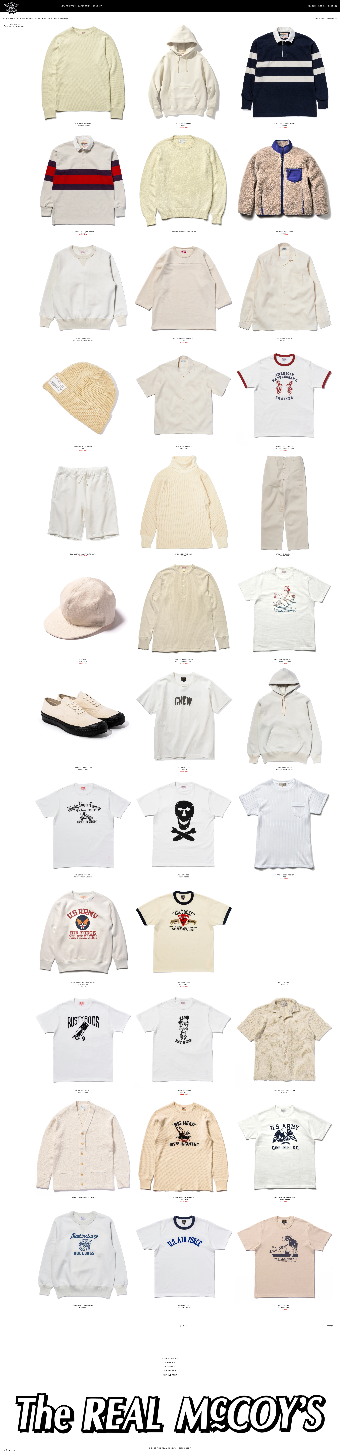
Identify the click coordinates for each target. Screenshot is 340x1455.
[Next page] (330, 1325)
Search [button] (311, 6)
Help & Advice (170, 1358)
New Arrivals (68, 6)
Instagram (170, 1371)
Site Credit (185, 1448)
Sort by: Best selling (324, 18)
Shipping (170, 1362)
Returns (170, 1367)
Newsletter (170, 1375)
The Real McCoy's (166, 1448)
